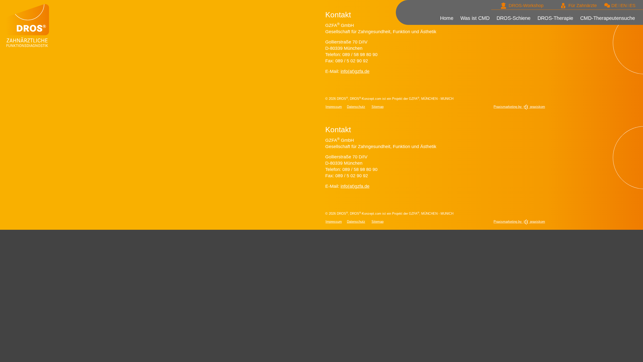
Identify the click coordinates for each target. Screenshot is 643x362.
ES (632, 5)
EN (623, 5)
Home (481, 21)
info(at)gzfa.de (355, 71)
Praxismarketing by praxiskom (519, 107)
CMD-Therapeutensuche (613, 21)
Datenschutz (356, 107)
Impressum (334, 107)
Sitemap (377, 107)
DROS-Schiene (536, 21)
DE (614, 5)
